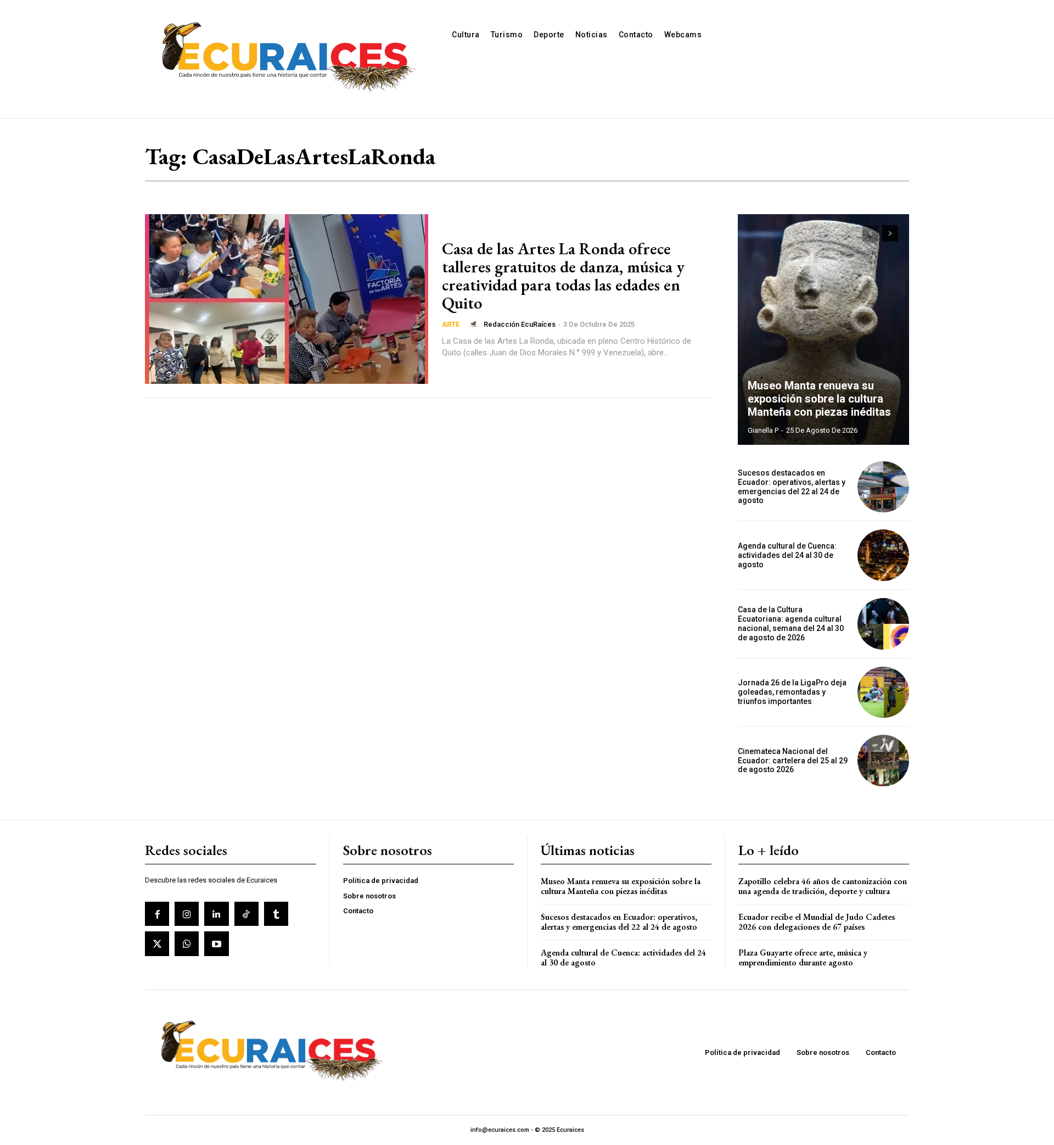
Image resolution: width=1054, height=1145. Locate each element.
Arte (450, 324)
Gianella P (763, 430)
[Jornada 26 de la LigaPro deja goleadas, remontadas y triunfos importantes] (883, 692)
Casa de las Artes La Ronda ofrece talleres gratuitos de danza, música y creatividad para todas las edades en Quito (563, 276)
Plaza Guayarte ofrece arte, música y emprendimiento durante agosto (802, 957)
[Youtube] (216, 943)
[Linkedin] (216, 914)
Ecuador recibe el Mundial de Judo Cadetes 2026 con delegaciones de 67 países (816, 921)
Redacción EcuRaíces (520, 324)
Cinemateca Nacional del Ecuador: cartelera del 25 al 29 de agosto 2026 (793, 760)
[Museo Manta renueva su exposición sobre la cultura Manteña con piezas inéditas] (823, 329)
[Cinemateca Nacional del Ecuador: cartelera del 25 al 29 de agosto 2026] (883, 760)
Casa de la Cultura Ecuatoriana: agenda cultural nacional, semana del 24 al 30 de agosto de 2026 (791, 623)
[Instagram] (187, 914)
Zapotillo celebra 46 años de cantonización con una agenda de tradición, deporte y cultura (822, 886)
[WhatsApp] (187, 943)
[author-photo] (475, 324)
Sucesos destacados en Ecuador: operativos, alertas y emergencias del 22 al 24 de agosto (791, 486)
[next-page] (890, 233)
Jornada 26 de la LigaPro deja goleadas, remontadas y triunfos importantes (792, 692)
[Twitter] (157, 943)
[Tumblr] (276, 914)
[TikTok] (246, 914)
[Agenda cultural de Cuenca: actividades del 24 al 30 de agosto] (883, 555)
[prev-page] (870, 233)
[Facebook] (157, 914)
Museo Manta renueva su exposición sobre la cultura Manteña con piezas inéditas (819, 398)
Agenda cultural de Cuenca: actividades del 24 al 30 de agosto (787, 555)
